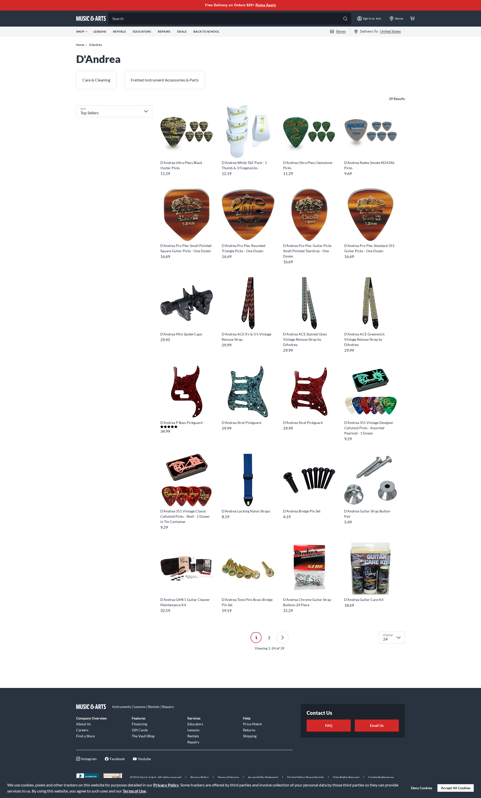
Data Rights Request (346, 777)
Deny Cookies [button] (421, 788)
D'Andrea (95, 45)
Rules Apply (266, 5)
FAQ (328, 725)
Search (118, 18)
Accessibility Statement (263, 777)
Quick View (186, 148)
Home (80, 45)
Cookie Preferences (381, 777)
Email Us (377, 725)
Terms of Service (228, 777)
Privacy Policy (166, 784)
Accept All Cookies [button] (455, 788)
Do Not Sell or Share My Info (305, 777)
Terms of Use (134, 790)
